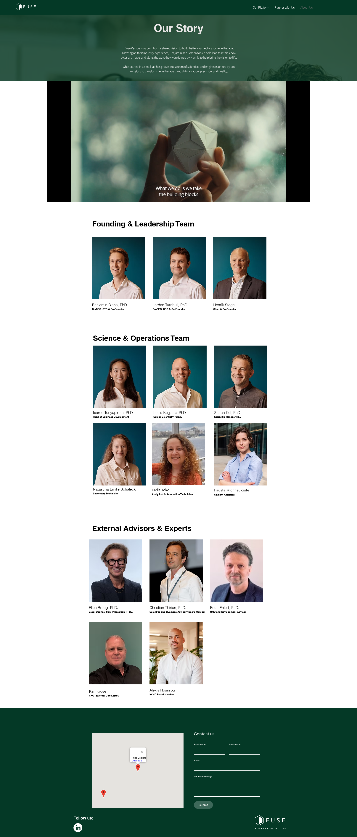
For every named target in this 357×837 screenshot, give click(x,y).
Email (198, 760)
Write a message (203, 776)
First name (200, 744)
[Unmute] (58, 197)
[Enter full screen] (305, 197)
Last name (234, 744)
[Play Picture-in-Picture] (298, 197)
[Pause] (52, 197)
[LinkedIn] (77, 827)
